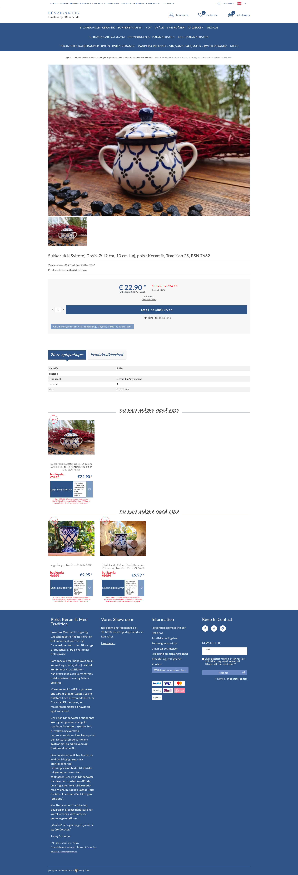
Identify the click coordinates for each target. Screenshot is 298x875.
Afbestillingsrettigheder (167, 658)
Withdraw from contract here (170, 670)
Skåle (159, 27)
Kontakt (157, 664)
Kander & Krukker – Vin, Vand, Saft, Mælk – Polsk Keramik (182, 46)
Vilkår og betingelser (165, 648)
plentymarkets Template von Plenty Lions (69, 870)
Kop (149, 27)
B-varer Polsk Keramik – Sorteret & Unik (111, 27)
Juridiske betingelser (165, 638)
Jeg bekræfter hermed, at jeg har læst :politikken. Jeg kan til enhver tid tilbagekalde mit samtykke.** (225, 661)
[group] (71, 538)
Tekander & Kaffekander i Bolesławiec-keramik (97, 46)
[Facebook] (205, 628)
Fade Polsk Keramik (193, 36)
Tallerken (196, 27)
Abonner (223, 672)
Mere (234, 46)
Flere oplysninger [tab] (67, 354)
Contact (169, 3)
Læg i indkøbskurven (156, 310)
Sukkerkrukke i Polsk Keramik (139, 57)
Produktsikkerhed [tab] (107, 354)
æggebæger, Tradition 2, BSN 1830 (71, 565)
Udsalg (212, 27)
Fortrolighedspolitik (164, 643)
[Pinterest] (223, 628)
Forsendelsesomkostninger (169, 627)
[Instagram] (214, 628)
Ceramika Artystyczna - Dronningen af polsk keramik (132, 36)
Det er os (157, 632)
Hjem (68, 57)
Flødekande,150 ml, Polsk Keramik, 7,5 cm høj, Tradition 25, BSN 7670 (123, 567)
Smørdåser (176, 27)
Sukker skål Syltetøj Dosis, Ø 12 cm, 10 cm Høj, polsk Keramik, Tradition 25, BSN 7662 (71, 466)
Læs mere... (108, 643)
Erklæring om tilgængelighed (170, 653)
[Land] (239, 3)
